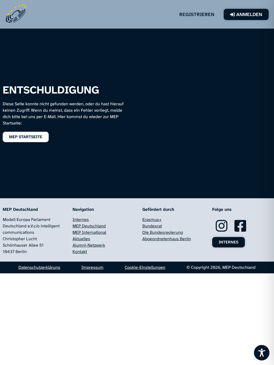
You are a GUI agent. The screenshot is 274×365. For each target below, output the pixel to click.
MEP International (89, 232)
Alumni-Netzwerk (89, 245)
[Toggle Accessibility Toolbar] (261, 352)
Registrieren (204, 14)
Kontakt (80, 251)
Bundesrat (152, 226)
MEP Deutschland (89, 226)
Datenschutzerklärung (39, 267)
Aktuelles (81, 239)
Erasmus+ (152, 219)
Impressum (92, 267)
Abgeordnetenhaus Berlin (166, 239)
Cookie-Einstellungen (145, 267)
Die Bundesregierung (162, 232)
